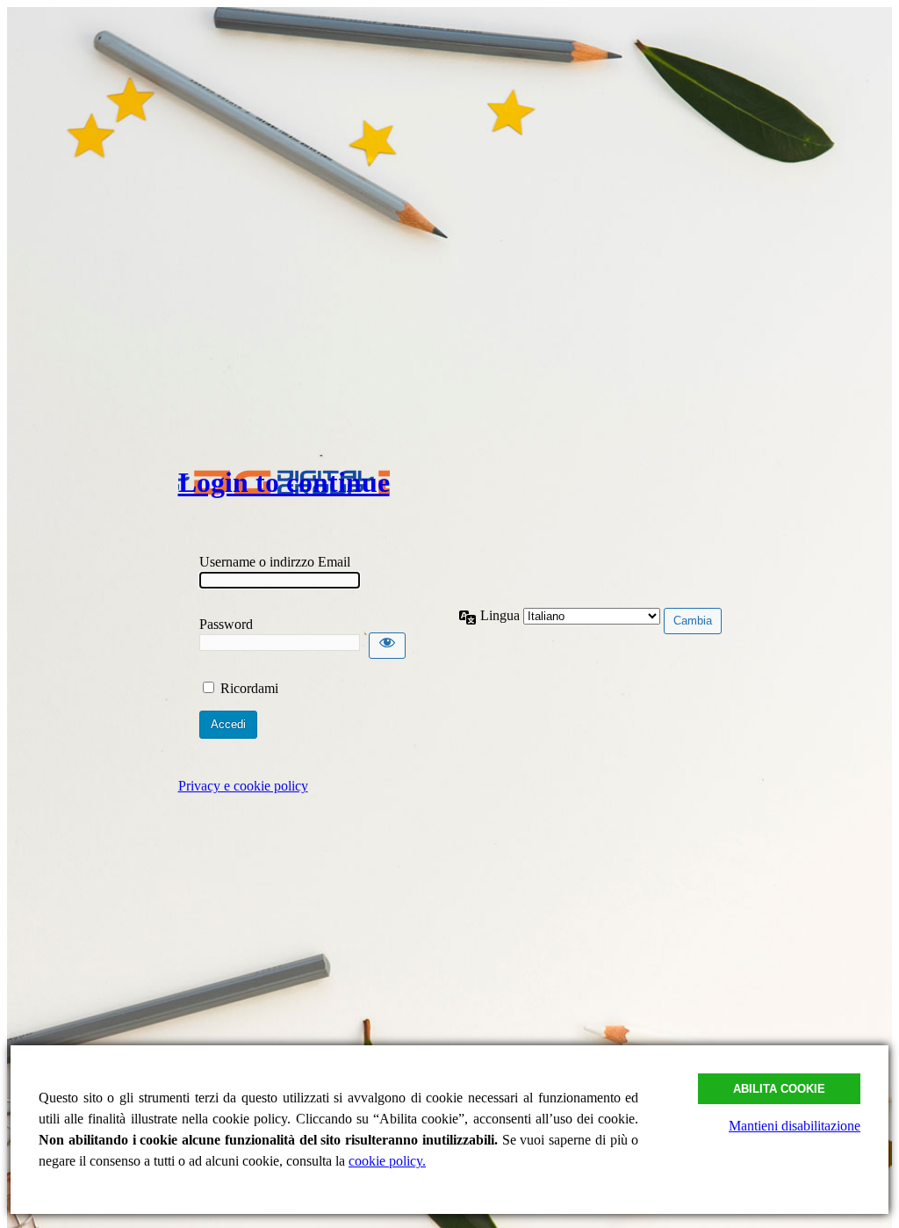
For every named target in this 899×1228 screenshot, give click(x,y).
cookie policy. (387, 1160)
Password (226, 624)
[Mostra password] (387, 645)
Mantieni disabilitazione (794, 1125)
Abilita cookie (779, 1088)
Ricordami (249, 688)
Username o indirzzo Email (274, 561)
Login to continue (284, 482)
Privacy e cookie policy (243, 785)
